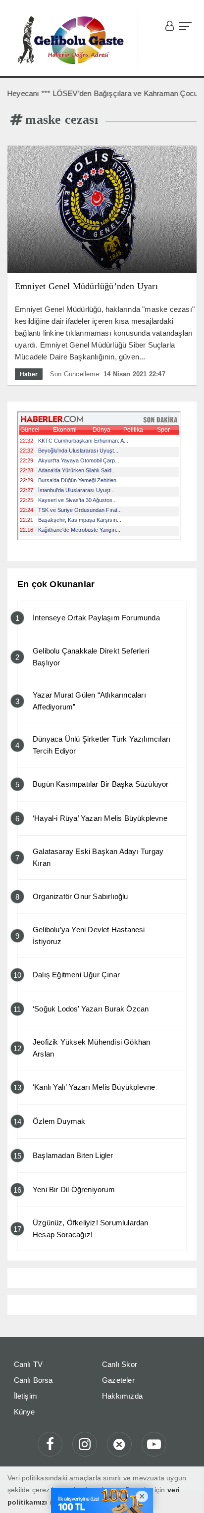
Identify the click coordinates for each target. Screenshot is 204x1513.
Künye (24, 1412)
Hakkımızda (122, 1396)
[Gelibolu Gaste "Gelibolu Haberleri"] (72, 40)
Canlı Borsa (33, 1380)
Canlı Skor (119, 1364)
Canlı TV (28, 1364)
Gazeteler (118, 1380)
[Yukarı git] (184, 1493)
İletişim (26, 1396)
